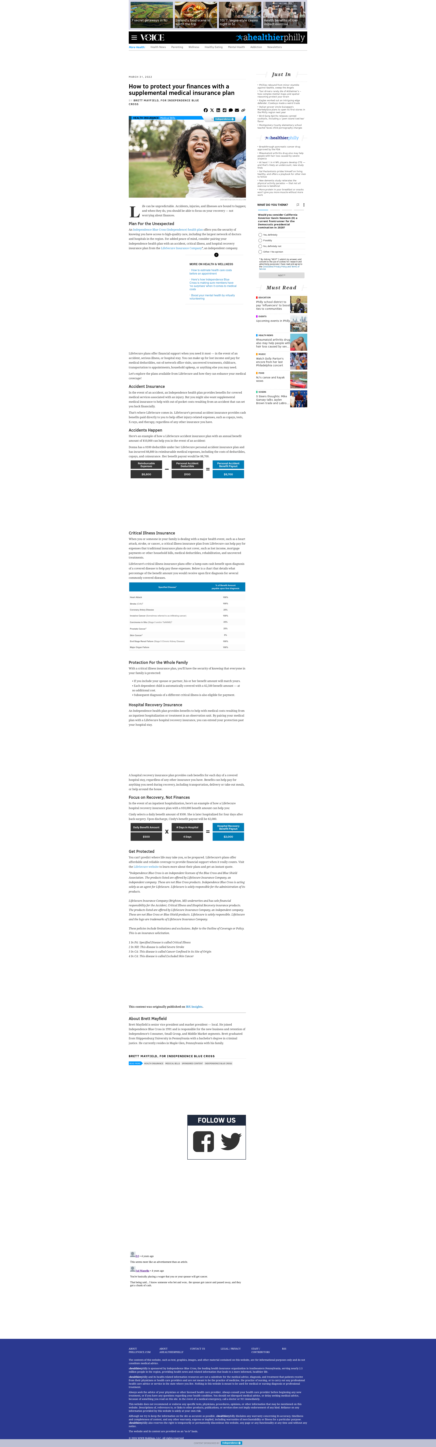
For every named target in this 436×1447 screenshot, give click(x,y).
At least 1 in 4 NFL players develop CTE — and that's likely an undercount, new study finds (281, 165)
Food (261, 373)
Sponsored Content (192, 1063)
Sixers (262, 391)
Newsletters (274, 47)
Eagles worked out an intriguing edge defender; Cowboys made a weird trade (279, 102)
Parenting (177, 47)
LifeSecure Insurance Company (181, 248)
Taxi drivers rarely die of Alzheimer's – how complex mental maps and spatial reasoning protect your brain (279, 93)
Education (265, 297)
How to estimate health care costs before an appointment (211, 271)
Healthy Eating (214, 47)
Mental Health (236, 47)
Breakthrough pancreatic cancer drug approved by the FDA (279, 148)
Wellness (194, 47)
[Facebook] (205, 110)
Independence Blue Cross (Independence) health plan (168, 229)
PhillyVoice (152, 37)
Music (262, 354)
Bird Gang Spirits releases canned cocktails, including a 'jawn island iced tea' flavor (281, 118)
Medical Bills (167, 118)
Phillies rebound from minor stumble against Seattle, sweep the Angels (278, 86)
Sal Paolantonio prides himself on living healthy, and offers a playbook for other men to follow (282, 174)
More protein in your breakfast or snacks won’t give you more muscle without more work (281, 192)
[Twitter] (212, 110)
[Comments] (230, 110)
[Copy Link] (243, 110)
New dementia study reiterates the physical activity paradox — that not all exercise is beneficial (279, 183)
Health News (158, 47)
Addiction (256, 47)
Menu (134, 37)
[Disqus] (187, 1204)
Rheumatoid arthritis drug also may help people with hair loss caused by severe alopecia (280, 155)
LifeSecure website (146, 866)
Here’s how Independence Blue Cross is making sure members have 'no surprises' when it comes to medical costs (213, 284)
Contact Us (197, 1348)
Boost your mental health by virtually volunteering (212, 296)
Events (263, 316)
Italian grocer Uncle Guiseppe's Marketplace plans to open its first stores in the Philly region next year (281, 109)
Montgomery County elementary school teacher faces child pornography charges (280, 126)
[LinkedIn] (218, 110)
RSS (284, 1348)
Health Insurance (146, 118)
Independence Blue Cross (218, 1063)
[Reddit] (224, 110)
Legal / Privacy (231, 1348)
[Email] (237, 110)
